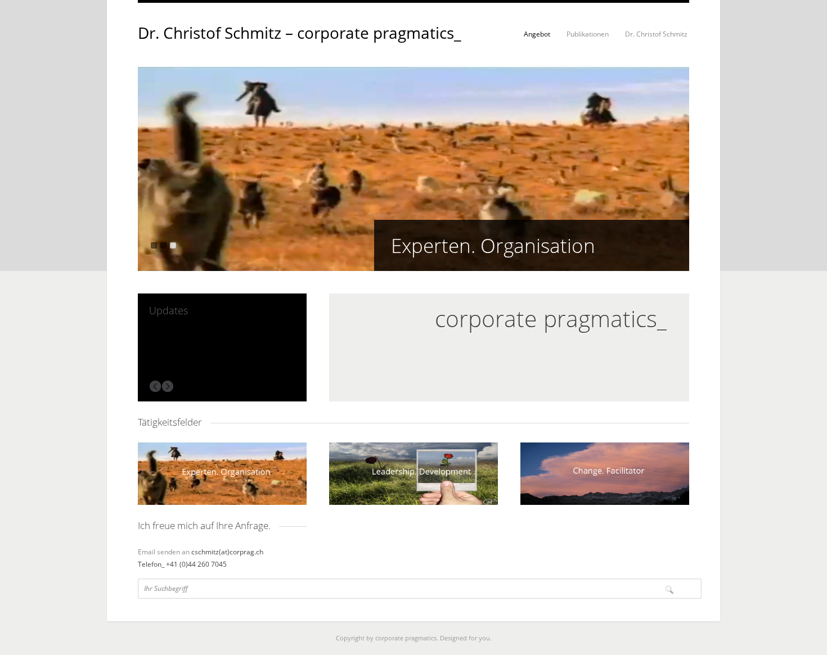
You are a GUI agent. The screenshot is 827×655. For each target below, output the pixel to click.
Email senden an (164, 552)
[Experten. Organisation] (413, 268)
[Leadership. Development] (413, 473)
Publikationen (588, 34)
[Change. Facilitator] (604, 473)
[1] (154, 245)
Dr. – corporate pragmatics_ (299, 32)
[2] (163, 245)
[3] (173, 245)
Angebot (537, 34)
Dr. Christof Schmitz (656, 34)
